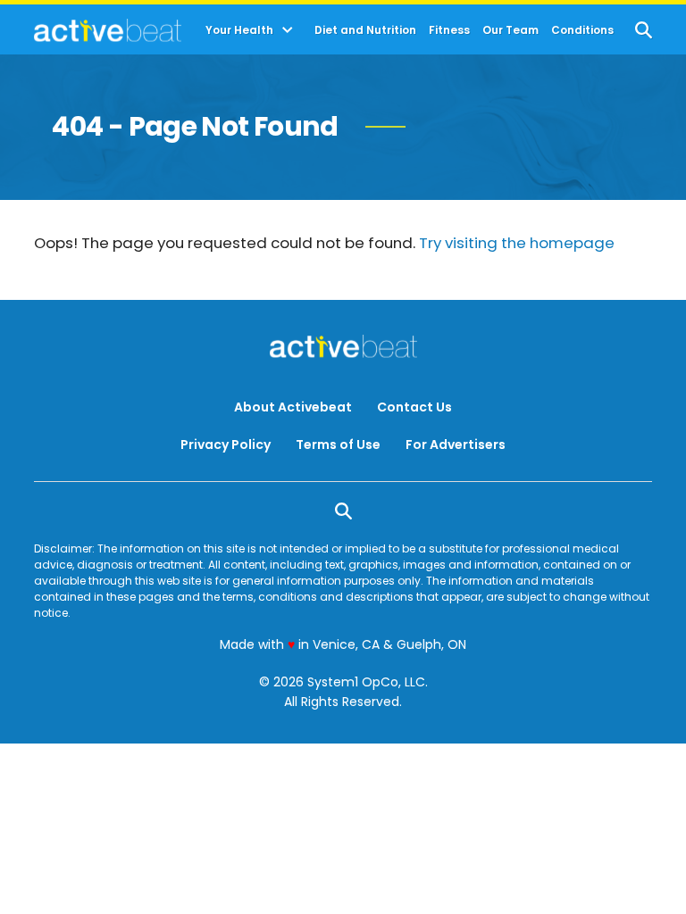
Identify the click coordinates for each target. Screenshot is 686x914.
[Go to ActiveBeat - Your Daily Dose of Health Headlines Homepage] (107, 30)
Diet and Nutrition (365, 30)
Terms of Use (338, 444)
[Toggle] (287, 30)
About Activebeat (293, 407)
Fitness (449, 30)
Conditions (582, 30)
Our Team (510, 30)
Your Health (239, 30)
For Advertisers (456, 444)
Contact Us (414, 407)
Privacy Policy (225, 444)
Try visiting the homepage (517, 242)
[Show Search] (643, 29)
